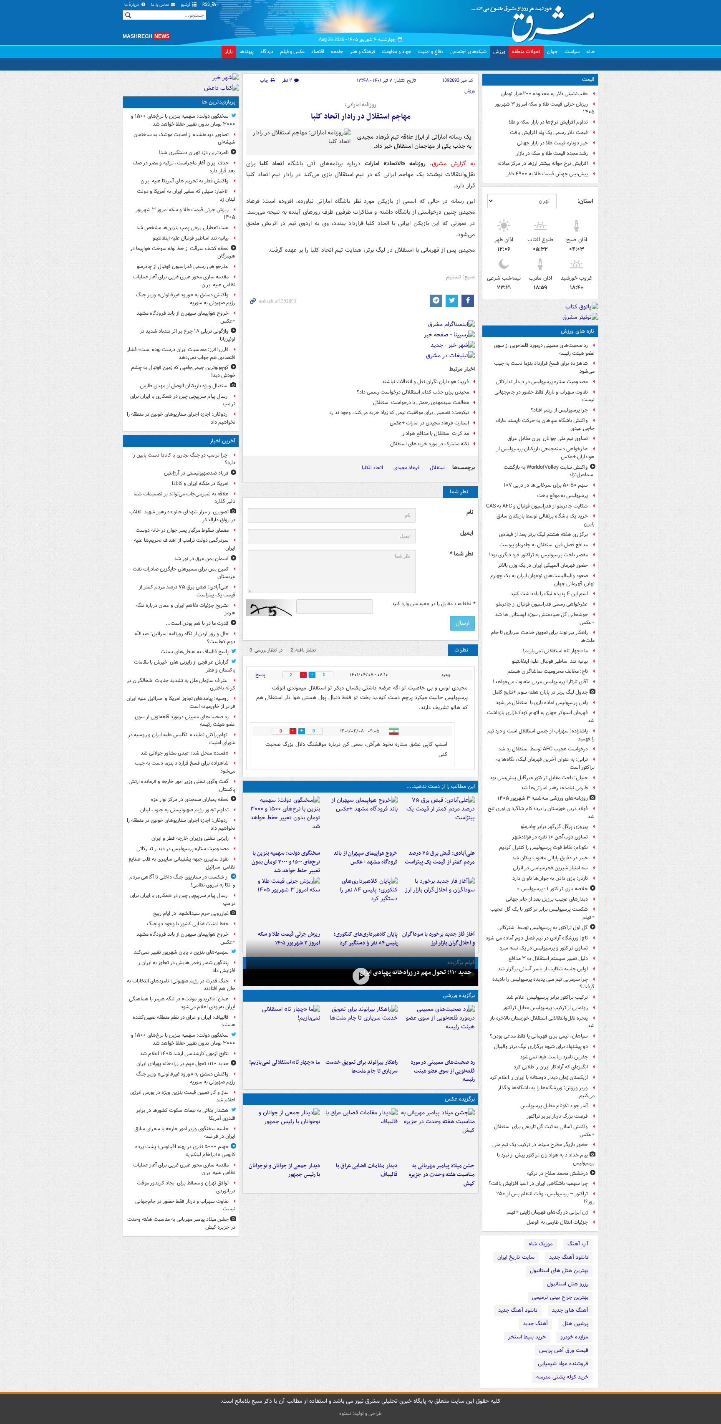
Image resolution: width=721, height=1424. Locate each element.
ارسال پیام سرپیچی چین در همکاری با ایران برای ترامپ (182, 400)
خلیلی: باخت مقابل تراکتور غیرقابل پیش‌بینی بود (539, 778)
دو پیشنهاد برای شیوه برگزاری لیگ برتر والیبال (541, 1046)
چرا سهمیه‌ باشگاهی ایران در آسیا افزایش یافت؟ (538, 1183)
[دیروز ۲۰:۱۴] (283, 821)
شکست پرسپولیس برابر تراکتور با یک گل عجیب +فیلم (542, 913)
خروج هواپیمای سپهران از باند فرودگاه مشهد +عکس (365, 857)
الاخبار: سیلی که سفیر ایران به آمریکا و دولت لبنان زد (186, 195)
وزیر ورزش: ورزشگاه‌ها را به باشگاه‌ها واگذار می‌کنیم (546, 1092)
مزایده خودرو (574, 1337)
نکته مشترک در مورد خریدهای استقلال (429, 444)
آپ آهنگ (577, 1244)
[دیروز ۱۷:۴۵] (360, 1133)
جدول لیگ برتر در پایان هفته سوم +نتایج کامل (540, 692)
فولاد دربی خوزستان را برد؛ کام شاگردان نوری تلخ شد (541, 813)
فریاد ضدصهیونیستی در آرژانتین (196, 473)
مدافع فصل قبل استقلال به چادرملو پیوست (543, 545)
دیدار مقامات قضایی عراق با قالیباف (366, 1170)
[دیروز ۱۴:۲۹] (283, 902)
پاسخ (260, 675)
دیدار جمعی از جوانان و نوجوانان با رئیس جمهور (284, 1170)
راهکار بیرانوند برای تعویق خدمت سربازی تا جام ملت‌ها (543, 636)
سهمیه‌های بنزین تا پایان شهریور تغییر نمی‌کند (181, 952)
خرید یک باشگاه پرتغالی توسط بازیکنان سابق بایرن (546, 520)
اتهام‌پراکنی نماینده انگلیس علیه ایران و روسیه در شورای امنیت (181, 739)
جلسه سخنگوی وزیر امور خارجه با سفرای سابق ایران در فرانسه (184, 1133)
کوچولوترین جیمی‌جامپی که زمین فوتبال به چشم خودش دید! (183, 371)
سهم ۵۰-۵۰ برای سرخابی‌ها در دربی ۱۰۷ (546, 485)
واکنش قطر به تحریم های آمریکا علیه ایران (185, 181)
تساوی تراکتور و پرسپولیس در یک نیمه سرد (543, 948)
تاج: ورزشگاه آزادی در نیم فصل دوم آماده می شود (537, 938)
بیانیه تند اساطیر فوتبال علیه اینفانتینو (550, 661)
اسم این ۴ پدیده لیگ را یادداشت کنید (549, 594)
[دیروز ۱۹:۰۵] (438, 1133)
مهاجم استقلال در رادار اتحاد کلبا (361, 116)
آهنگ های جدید (570, 1310)
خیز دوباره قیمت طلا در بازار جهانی (552, 143)
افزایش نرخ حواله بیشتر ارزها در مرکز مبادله (542, 163)
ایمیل (466, 533)
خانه (590, 52)
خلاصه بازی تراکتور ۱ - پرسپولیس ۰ (552, 889)
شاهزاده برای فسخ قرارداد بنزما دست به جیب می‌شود (544, 367)
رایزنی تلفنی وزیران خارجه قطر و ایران (190, 838)
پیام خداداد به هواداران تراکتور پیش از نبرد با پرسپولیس (546, 1159)
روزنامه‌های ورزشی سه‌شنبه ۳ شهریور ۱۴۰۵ (542, 798)
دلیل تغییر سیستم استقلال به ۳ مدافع (548, 958)
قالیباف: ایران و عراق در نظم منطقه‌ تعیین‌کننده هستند (184, 1021)
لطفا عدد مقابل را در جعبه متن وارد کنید (433, 604)
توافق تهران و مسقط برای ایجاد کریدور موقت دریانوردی (186, 1187)
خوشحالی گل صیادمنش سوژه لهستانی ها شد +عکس (545, 618)
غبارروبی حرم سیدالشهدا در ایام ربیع (191, 913)
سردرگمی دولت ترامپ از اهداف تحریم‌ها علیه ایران (184, 544)
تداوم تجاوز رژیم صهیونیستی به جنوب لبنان (184, 810)
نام (469, 512)
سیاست (572, 52)
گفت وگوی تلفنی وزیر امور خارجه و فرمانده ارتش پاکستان (182, 785)
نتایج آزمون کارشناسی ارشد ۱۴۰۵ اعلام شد (184, 1054)
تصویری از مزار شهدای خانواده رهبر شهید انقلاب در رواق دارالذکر (182, 516)
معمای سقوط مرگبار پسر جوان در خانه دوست (182, 530)
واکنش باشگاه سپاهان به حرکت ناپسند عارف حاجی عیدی (545, 424)
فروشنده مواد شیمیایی (563, 1363)
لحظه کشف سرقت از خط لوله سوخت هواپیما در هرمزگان (182, 252)
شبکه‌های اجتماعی (468, 52)
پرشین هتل (575, 1323)
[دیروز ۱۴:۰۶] (283, 1030)
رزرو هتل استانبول (567, 1284)
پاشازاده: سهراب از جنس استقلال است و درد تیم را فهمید (541, 735)
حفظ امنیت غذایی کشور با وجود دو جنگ (188, 924)
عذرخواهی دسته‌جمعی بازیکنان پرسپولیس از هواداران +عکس (546, 453)
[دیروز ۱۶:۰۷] (360, 902)
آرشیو (186, 5)
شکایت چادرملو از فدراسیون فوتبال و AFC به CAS (537, 506)
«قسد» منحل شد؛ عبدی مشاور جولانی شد (185, 753)
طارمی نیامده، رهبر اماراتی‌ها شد (554, 788)
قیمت (588, 79)
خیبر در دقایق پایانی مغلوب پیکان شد (550, 858)
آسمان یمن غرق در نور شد (201, 559)
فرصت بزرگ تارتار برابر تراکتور (557, 1116)
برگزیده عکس (460, 1099)
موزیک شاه (541, 1244)
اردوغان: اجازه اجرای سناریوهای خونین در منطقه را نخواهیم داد (181, 418)
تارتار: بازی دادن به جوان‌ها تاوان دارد (550, 878)
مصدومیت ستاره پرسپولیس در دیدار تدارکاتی (542, 382)
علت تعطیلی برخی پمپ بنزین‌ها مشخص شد (182, 228)
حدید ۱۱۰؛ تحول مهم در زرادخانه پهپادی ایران (415, 972)
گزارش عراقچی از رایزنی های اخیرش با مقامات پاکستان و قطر (184, 666)
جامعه (337, 52)
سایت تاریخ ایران (515, 1257)
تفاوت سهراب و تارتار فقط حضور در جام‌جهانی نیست (544, 396)
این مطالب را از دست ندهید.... (440, 786)
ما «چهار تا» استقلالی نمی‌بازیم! (555, 651)
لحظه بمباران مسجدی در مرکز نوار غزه (190, 799)
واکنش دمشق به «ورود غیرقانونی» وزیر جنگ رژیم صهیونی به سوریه (185, 299)
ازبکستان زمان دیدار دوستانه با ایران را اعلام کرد (539, 1077)
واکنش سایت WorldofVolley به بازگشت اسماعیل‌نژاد (549, 471)
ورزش (499, 52)
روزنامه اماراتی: (360, 105)
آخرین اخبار (222, 441)
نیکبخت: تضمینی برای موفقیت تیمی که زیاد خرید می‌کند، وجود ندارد (399, 413)
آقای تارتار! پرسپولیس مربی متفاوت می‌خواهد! (540, 682)
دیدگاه (266, 52)
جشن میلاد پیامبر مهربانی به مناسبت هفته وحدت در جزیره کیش (442, 1174)
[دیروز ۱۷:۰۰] (283, 1133)
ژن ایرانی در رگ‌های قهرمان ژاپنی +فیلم (547, 1212)
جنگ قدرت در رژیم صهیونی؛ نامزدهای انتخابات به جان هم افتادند (181, 985)
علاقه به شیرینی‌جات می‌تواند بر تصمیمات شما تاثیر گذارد (184, 498)
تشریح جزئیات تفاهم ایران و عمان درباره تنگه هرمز (185, 609)
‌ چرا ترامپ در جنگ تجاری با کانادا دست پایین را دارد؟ (183, 459)
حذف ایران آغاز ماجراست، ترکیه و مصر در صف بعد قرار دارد (184, 167)
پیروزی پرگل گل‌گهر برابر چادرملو (554, 827)
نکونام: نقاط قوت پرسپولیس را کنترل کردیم (543, 847)
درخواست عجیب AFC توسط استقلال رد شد (543, 749)
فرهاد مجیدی (406, 468)
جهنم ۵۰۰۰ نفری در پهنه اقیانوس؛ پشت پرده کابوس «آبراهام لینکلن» (185, 1151)
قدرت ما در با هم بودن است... (197, 623)
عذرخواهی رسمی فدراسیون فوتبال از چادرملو (542, 604)
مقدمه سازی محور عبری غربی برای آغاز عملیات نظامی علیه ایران (184, 281)
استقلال (438, 468)
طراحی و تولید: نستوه (360, 1413)
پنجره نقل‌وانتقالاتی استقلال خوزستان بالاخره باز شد (542, 1022)
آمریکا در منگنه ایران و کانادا (200, 483)
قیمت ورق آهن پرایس (563, 1350)
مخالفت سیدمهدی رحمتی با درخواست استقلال (421, 402)
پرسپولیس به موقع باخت (562, 496)
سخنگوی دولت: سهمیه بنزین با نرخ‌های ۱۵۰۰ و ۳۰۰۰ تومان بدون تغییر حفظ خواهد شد (286, 862)
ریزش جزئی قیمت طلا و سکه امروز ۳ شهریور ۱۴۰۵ (545, 108)
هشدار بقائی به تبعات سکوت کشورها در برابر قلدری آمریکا (185, 1114)
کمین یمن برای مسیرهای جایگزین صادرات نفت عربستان (184, 573)
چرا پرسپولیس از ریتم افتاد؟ (559, 410)
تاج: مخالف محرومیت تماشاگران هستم (547, 671)
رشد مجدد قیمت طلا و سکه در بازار (552, 153)
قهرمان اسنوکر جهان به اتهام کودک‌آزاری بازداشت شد (541, 717)
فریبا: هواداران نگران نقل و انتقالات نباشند (425, 382)
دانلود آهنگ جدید (568, 1257)
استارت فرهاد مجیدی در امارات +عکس (429, 423)
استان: (585, 201)
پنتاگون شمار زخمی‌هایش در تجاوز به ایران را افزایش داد (186, 967)
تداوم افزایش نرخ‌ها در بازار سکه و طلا (548, 122)
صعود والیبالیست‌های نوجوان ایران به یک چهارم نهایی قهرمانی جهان (542, 580)
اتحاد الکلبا (372, 468)
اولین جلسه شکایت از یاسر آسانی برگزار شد (543, 969)
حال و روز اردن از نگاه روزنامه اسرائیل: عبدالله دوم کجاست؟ (184, 638)
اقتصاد (317, 52)
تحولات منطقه (526, 52)
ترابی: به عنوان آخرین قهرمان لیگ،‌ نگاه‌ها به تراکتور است (545, 763)
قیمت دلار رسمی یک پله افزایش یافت (549, 132)
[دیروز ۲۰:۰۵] (360, 976)
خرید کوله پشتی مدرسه (562, 1377)
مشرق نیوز (535, 21)
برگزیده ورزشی (459, 995)
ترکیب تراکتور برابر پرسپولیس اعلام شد (547, 997)
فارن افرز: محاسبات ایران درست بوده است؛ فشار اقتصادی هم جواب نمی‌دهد (181, 353)
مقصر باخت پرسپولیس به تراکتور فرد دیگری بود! (538, 555)
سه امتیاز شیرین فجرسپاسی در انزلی (550, 868)
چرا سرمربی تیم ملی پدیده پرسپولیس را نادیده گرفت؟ (543, 983)
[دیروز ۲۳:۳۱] (438, 821)
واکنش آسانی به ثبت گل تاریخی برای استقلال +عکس (544, 1131)
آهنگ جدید (535, 1323)
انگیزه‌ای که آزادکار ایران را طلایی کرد (551, 1067)
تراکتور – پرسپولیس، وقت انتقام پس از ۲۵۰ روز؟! (545, 1198)
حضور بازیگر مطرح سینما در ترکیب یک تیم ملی (540, 1145)
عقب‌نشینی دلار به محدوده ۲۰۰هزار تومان (544, 94)
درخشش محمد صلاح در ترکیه (557, 1173)
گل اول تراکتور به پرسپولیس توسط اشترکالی (542, 928)
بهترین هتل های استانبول (559, 1270)
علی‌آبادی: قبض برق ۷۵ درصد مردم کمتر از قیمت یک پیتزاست (440, 857)
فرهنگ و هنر (362, 52)
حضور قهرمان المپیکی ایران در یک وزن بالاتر (543, 565)
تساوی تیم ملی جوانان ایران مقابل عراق (547, 438)
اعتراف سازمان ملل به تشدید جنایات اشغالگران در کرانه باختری (181, 684)
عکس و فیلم (292, 52)
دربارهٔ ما (132, 5)
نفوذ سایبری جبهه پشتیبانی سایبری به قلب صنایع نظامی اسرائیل (182, 863)
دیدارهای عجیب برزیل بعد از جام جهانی (547, 899)
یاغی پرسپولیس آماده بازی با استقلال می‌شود (542, 703)
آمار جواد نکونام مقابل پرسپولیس (554, 1106)
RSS (206, 5)
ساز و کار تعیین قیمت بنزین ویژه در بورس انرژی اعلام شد (182, 1096)
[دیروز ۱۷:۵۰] (438, 902)
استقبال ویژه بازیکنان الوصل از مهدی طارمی (184, 386)
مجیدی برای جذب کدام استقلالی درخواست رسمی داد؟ (413, 392)
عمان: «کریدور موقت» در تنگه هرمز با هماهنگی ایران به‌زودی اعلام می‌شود (182, 1003)
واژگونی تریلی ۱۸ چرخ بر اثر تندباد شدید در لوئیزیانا (187, 335)
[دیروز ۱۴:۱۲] (360, 1030)
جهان (552, 52)
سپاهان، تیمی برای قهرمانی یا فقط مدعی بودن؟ (539, 1036)
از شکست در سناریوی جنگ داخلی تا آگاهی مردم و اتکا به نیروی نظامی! (182, 881)
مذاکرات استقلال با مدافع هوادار (435, 433)
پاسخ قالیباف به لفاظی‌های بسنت (195, 652)
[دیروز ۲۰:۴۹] (360, 821)
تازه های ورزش (578, 331)
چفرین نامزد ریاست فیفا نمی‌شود (554, 1057)
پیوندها (246, 52)
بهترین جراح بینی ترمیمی (560, 1297)
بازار (229, 52)
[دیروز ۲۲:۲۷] (438, 1030)
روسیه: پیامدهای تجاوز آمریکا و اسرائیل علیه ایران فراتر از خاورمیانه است (180, 702)
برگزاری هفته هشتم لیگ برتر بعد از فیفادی (543, 534)
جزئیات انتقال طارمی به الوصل (557, 1222)
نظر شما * (461, 554)
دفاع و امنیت (431, 52)
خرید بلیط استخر (527, 1337)
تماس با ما (160, 5)
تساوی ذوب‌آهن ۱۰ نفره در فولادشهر (550, 837)
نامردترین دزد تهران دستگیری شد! (194, 153)
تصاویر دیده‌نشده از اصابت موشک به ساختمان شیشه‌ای (184, 138)
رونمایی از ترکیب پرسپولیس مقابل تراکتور (545, 1008)
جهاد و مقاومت (396, 52)
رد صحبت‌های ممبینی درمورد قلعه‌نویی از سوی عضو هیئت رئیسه (544, 349)
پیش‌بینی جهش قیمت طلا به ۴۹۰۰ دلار (547, 174)
